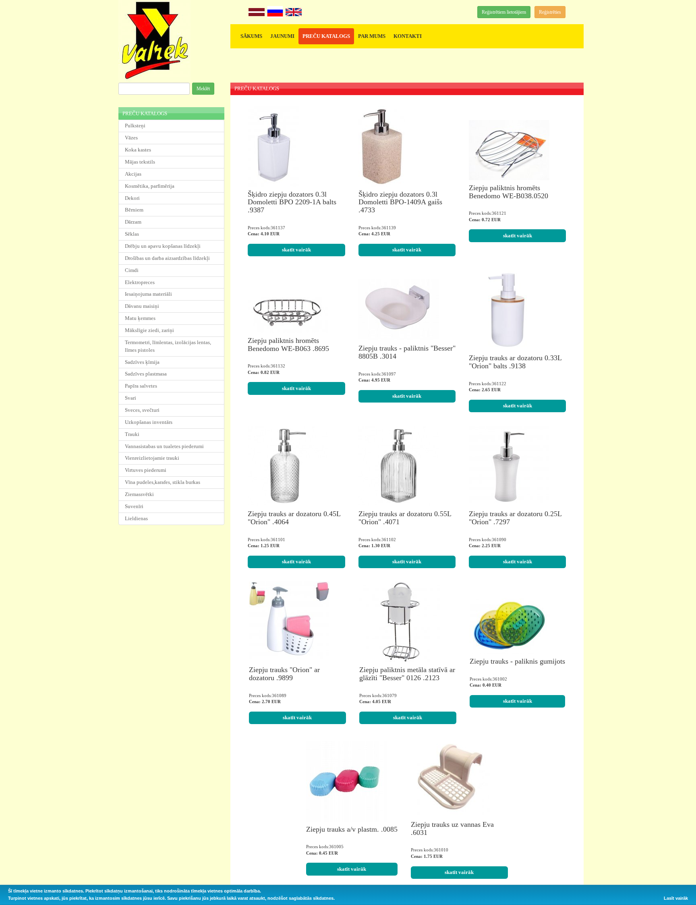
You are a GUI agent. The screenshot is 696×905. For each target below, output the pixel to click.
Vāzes (131, 138)
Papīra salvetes (141, 386)
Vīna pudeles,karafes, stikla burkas (162, 482)
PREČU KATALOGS (326, 36)
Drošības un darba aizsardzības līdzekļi (167, 258)
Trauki (132, 434)
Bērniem (134, 210)
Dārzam (133, 222)
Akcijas (133, 174)
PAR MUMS (371, 36)
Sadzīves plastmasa (146, 374)
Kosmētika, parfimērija (149, 186)
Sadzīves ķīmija (142, 362)
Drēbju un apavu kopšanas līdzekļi (163, 246)
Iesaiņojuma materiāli (148, 294)
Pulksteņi (135, 125)
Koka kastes (138, 150)
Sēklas (132, 234)
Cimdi (132, 270)
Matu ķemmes (140, 318)
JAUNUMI (282, 36)
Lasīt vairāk (676, 898)
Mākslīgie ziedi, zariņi (149, 330)
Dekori (132, 198)
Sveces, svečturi (142, 410)
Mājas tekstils (140, 162)
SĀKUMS (251, 36)
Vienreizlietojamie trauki (152, 458)
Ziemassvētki (139, 494)
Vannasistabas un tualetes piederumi (164, 446)
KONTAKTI (408, 36)
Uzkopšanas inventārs (148, 422)
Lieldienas (136, 518)
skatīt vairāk (296, 250)
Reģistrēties (550, 12)
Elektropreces (140, 282)
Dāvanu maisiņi (142, 306)
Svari (130, 398)
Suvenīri (134, 506)
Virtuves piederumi (145, 470)
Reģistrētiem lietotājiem (504, 12)
